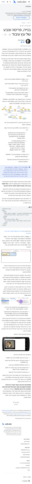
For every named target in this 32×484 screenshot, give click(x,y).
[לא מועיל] (20, 26)
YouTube (28, 465)
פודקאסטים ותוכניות (25, 457)
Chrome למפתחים (25, 450)
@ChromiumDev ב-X (25, 463)
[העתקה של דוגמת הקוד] (31, 207)
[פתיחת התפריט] (29, 2)
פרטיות (25, 477)
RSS (29, 470)
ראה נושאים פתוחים (25, 444)
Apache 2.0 (10, 412)
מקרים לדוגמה (26, 454)
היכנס (3, 1)
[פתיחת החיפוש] (10, 2)
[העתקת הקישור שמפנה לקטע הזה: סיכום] (25, 76)
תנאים (29, 477)
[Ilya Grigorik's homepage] (21, 42)
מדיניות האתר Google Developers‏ (20, 414)
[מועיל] (23, 26)
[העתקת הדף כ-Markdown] (5, 34)
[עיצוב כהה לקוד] (29, 207)
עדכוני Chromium (26, 452)
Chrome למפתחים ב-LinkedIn (23, 467)
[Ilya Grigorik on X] (23, 42)
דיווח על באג (27, 441)
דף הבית (29, 22)
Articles (28, 6)
